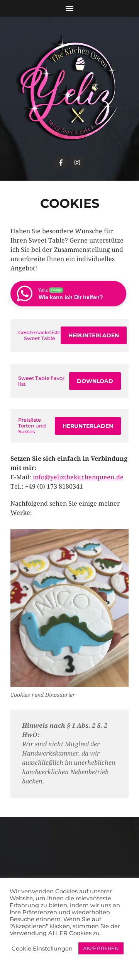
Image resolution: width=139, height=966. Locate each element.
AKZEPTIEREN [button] (101, 948)
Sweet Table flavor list (41, 381)
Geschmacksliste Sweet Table (39, 335)
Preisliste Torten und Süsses (32, 425)
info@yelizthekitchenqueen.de (78, 477)
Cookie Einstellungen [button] (42, 948)
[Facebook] (61, 162)
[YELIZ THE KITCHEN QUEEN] (69, 88)
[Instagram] (77, 162)
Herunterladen (93, 335)
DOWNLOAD (95, 381)
